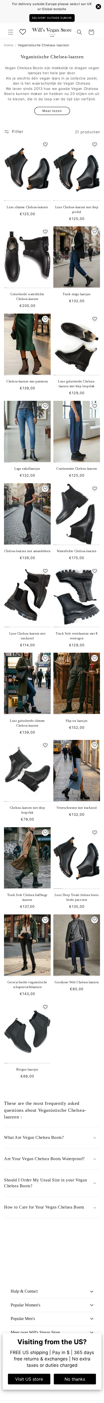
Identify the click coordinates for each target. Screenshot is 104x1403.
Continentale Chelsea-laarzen (76, 469)
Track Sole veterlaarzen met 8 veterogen (76, 636)
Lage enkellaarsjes (27, 469)
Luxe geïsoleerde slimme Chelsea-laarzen (27, 723)
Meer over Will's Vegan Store (35, 1332)
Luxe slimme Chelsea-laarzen (27, 207)
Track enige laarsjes (77, 294)
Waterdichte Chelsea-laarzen (76, 551)
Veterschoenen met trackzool (77, 808)
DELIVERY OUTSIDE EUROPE (52, 17)
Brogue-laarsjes (27, 1069)
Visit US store (29, 1379)
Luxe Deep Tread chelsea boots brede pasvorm (77, 897)
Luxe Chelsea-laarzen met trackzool (27, 636)
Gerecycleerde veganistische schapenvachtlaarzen (27, 984)
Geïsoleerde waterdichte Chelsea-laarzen (27, 296)
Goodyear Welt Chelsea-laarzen (77, 982)
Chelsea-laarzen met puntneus (27, 381)
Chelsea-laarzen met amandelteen (27, 551)
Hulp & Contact (24, 1291)
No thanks (75, 1379)
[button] (11, 32)
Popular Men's (23, 1318)
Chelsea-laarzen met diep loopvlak (27, 810)
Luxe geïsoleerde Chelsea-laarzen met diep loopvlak (76, 384)
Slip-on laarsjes (77, 721)
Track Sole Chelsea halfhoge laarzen (27, 897)
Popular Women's (25, 1305)
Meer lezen (52, 111)
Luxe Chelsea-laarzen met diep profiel (76, 209)
